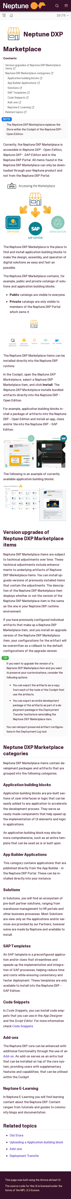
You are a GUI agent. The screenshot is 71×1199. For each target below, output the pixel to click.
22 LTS (61, 15)
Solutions (13, 88)
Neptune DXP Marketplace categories (27, 73)
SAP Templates (17, 92)
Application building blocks (23, 78)
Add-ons (13, 102)
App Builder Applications (22, 83)
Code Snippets (16, 97)
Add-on (8, 1056)
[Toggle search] (57, 5)
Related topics (14, 112)
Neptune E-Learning (19, 107)
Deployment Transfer (24, 1156)
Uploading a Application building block (36, 1142)
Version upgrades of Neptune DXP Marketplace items (33, 66)
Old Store (16, 1135)
